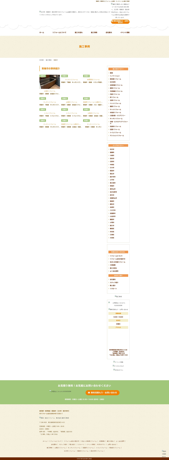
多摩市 (112, 207)
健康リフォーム (115, 106)
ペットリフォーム (115, 103)
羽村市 (112, 158)
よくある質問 (114, 271)
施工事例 (94, 32)
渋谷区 (112, 231)
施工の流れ (79, 32)
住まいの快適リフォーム (117, 262)
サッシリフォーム (115, 109)
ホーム (41, 32)
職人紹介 (113, 285)
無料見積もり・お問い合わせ (121, 22)
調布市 (112, 204)
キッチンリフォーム (116, 118)
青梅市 (112, 186)
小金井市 (113, 216)
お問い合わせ (112, 444)
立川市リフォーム (69, 451)
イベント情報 (125, 32)
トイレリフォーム (115, 132)
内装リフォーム (115, 94)
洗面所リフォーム (115, 126)
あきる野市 (113, 192)
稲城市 (112, 201)
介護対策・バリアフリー (117, 115)
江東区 (112, 234)
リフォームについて (59, 32)
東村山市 (113, 189)
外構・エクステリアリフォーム (119, 122)
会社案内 (109, 32)
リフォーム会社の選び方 (117, 259)
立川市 (112, 167)
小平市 (112, 180)
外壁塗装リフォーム (116, 91)
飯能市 (112, 219)
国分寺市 (113, 177)
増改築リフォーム (115, 79)
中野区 (112, 164)
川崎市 (112, 155)
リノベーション (115, 76)
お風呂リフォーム (115, 112)
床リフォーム (114, 97)
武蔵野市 (113, 213)
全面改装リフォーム (116, 85)
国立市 (112, 225)
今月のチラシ (101, 444)
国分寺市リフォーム (97, 451)
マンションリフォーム (117, 135)
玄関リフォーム (115, 100)
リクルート (113, 288)
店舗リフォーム (115, 129)
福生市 (112, 174)
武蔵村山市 (113, 198)
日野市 (112, 161)
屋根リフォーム (115, 88)
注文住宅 (113, 82)
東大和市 (113, 183)
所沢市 (112, 149)
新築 (111, 73)
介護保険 (113, 265)
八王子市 (113, 210)
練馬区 (112, 228)
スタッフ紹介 (114, 282)
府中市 (112, 195)
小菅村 (112, 222)
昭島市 (112, 171)
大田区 (112, 238)
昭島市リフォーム (82, 451)
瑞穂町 (112, 152)
